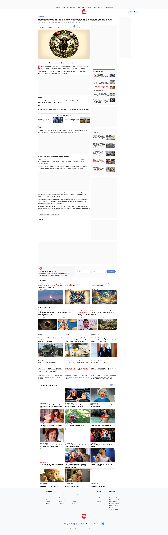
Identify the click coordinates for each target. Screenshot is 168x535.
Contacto (111, 495)
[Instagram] (67, 524)
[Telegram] (81, 524)
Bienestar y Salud (62, 494)
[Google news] (83, 524)
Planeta (73, 499)
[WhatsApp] (78, 524)
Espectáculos (49, 497)
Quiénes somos (112, 494)
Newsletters (113, 509)
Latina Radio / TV (100, 495)
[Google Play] (96, 524)
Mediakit (112, 501)
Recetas (74, 501)
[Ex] (69, 524)
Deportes (61, 495)
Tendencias (61, 503)
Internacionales (96, 335)
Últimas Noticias (49, 494)
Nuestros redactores (113, 505)
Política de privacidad (114, 499)
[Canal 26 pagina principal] (84, 14)
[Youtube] (72, 524)
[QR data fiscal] (103, 525)
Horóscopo (41, 16)
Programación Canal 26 (114, 503)
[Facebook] (65, 524)
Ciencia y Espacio (76, 494)
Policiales (48, 501)
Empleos (111, 507)
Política (40, 335)
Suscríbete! (111, 271)
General (60, 497)
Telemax (98, 499)
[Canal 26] (84, 516)
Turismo (73, 503)
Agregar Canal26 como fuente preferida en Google (82, 26)
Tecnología (48, 503)
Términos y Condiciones (81, 528)
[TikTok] (76, 524)
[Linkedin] (74, 524)
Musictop (99, 501)
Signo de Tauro (55, 214)
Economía (68, 335)
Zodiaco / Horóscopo (44, 214)
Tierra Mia (99, 497)
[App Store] (88, 524)
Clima (47, 495)
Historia (73, 497)
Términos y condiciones (114, 497)
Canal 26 (43, 25)
